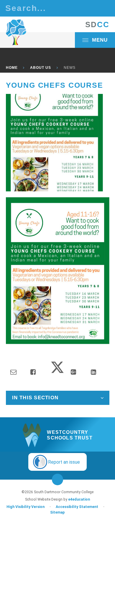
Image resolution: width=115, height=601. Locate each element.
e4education (79, 499)
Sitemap (57, 512)
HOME (12, 68)
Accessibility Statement (77, 507)
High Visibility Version (25, 507)
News (69, 68)
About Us (40, 68)
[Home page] (16, 32)
